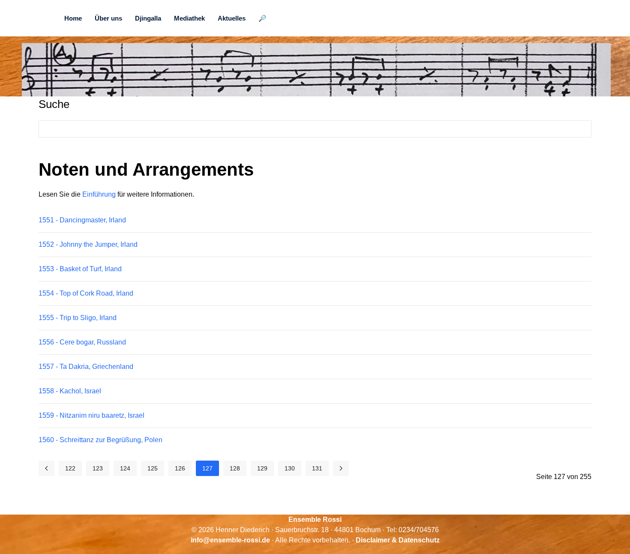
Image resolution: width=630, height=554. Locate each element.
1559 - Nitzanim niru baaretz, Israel (91, 415)
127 (207, 468)
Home (73, 18)
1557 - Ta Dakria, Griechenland (86, 366)
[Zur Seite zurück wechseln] (46, 468)
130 (290, 468)
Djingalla (148, 18)
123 (98, 468)
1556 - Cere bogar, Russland (82, 342)
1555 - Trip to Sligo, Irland (78, 317)
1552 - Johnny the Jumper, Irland (88, 244)
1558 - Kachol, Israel (70, 391)
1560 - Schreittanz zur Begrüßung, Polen (100, 439)
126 (180, 468)
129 (262, 468)
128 (235, 468)
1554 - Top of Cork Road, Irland (86, 293)
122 (70, 468)
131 (317, 468)
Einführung (99, 194)
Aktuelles (232, 18)
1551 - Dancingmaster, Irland (82, 220)
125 (152, 468)
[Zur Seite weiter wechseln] (341, 468)
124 (125, 468)
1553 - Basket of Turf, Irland (80, 269)
